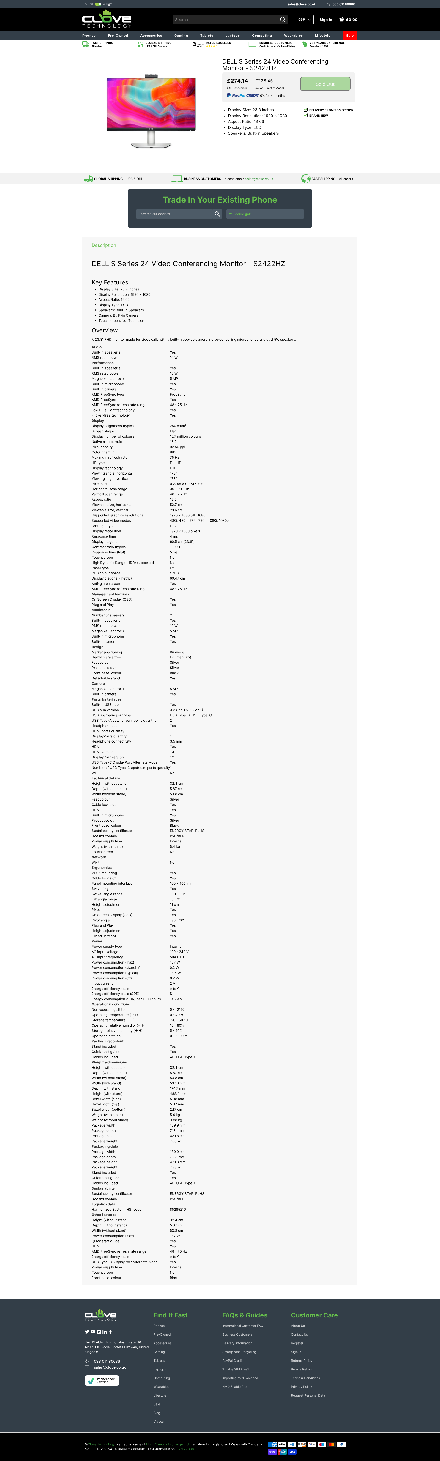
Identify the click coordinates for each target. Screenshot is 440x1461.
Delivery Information (237, 1343)
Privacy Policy (301, 1387)
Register (297, 1343)
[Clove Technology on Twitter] (87, 1333)
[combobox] (225, 19)
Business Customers (237, 1334)
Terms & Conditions (305, 1378)
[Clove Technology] (104, 1316)
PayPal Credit (232, 1360)
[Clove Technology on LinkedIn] (104, 1333)
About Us (298, 1326)
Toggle (98, 4)
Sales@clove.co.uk (259, 179)
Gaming (181, 35)
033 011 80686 (344, 4)
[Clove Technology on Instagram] (98, 1333)
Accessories (151, 35)
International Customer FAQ (242, 1326)
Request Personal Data (308, 1395)
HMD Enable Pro (234, 1387)
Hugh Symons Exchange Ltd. (168, 1444)
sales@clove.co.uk (302, 4)
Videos (159, 1421)
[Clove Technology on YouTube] (93, 1333)
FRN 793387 (186, 1449)
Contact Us (299, 1334)
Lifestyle (322, 35)
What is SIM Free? (235, 1369)
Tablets (206, 35)
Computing (262, 35)
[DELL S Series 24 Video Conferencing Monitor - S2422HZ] (151, 111)
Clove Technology (101, 1444)
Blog (157, 1413)
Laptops (233, 35)
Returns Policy (301, 1360)
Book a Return (301, 1369)
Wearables (293, 35)
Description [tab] (104, 245)
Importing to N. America (240, 1378)
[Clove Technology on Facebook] (110, 1333)
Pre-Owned (118, 35)
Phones (89, 35)
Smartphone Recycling (239, 1352)
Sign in (296, 1352)
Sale (350, 35)
